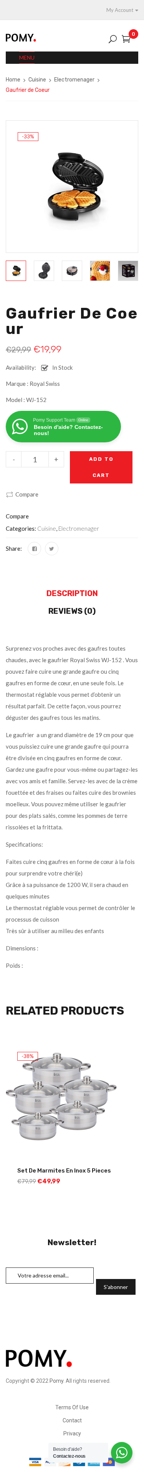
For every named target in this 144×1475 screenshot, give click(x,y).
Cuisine (37, 79)
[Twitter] (51, 548)
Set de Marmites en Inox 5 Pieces (64, 1170)
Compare (26, 494)
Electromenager (74, 79)
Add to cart (101, 467)
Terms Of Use (72, 1407)
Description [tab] (72, 593)
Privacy (72, 1433)
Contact (72, 1420)
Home (13, 79)
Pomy (56, 1381)
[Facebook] (34, 548)
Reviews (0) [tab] (72, 611)
